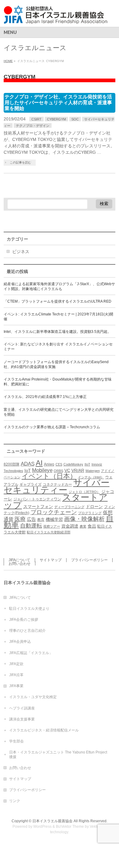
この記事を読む (20, 162)
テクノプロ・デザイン (32, 125)
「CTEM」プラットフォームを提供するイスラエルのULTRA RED (57, 301)
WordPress (42, 826)
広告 (31, 519)
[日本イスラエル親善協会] (56, 17)
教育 (41, 519)
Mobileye (42, 470)
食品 (92, 526)
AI (39, 463)
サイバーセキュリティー (57, 486)
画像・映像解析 (84, 519)
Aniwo (49, 464)
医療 (20, 519)
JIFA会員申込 (20, 641)
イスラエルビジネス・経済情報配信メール (44, 730)
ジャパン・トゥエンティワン (37, 499)
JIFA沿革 (16, 675)
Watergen (92, 471)
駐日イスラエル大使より (29, 608)
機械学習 (54, 519)
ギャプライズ (30, 484)
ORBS (58, 471)
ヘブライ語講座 (22, 708)
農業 (83, 526)
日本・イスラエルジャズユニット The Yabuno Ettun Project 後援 (58, 754)
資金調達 (69, 526)
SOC (75, 119)
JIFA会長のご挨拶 (23, 619)
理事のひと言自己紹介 (27, 630)
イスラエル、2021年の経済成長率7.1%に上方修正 (45, 397)
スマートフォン (38, 506)
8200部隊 (12, 464)
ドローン (94, 506)
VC (67, 470)
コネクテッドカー (57, 484)
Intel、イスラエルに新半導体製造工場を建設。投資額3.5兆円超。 (57, 332)
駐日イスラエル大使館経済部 (48, 532)
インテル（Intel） (91, 477)
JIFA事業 (16, 686)
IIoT (87, 464)
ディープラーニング (69, 507)
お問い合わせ (20, 564)
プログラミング (90, 513)
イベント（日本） (49, 476)
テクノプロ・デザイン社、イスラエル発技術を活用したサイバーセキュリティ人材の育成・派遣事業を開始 (58, 102)
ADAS (27, 464)
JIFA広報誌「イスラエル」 (31, 653)
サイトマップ (51, 560)
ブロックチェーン (54, 512)
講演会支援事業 (22, 719)
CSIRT (36, 119)
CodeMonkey (73, 464)
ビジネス (20, 251)
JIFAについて (19, 560)
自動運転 (31, 526)
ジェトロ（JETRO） (84, 492)
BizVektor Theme (70, 826)
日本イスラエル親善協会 (52, 821)
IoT (27, 470)
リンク (14, 801)
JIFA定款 (16, 664)
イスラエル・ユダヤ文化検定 (33, 697)
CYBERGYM (56, 119)
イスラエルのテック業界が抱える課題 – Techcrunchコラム (52, 427)
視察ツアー (51, 526)
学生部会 (16, 741)
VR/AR (77, 470)
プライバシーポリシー (89, 560)
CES (59, 464)
